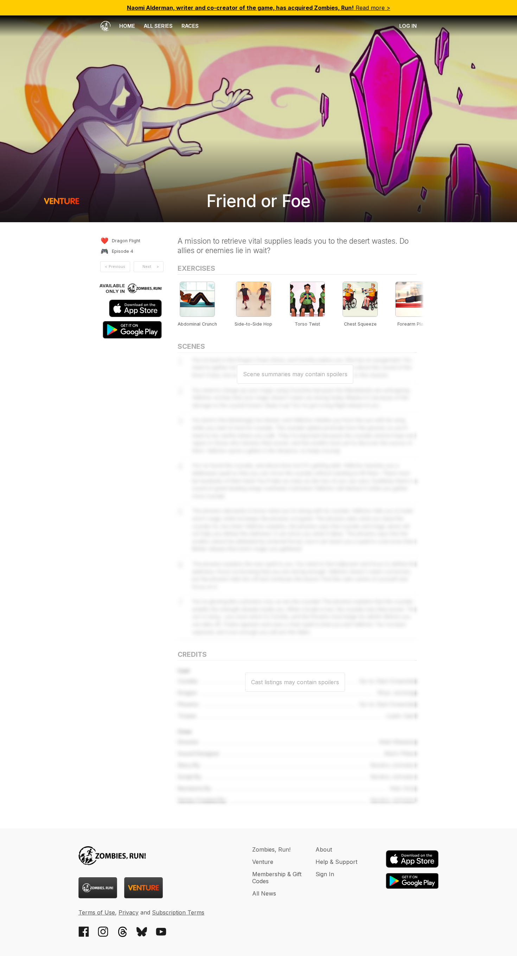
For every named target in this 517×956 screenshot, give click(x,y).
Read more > (258, 7)
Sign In (324, 874)
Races (190, 26)
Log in (408, 26)
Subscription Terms (178, 912)
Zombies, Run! (271, 849)
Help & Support (336, 861)
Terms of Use (96, 912)
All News (264, 893)
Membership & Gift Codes (276, 878)
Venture (262, 861)
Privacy (129, 912)
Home (126, 26)
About (323, 849)
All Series (158, 26)
